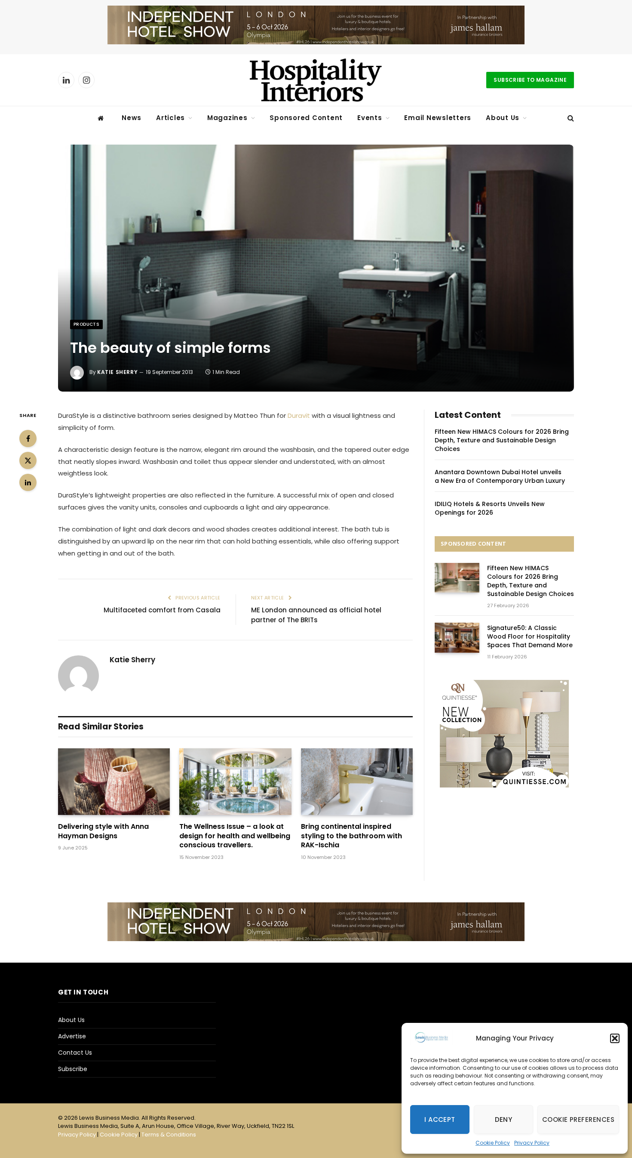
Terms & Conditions (168, 1134)
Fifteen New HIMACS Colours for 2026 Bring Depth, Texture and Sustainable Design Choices (502, 440)
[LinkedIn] (28, 482)
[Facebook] (28, 438)
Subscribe (72, 1069)
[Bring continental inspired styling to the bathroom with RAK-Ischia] (357, 781)
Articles (170, 117)
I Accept (439, 1119)
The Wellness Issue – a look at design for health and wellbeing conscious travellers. (234, 836)
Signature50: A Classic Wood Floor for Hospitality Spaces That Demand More (530, 636)
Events (369, 117)
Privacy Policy (531, 1142)
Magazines (227, 117)
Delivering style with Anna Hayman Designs (103, 831)
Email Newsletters (437, 117)
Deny (503, 1119)
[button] (615, 1038)
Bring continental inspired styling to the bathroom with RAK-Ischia (351, 836)
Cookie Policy (493, 1142)
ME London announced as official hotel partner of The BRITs (316, 614)
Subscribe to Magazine (530, 79)
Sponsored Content (306, 117)
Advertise (72, 1036)
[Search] (570, 118)
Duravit (299, 415)
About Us (502, 117)
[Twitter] (28, 460)
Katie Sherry (117, 372)
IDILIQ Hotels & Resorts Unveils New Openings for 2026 (490, 508)
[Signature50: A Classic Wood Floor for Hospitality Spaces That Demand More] (457, 637)
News (131, 117)
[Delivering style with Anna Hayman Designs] (114, 781)
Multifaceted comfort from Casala (162, 610)
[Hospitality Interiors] (316, 80)
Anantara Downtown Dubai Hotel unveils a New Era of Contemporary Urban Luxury (500, 476)
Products (86, 324)
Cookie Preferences (578, 1119)
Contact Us (75, 1052)
